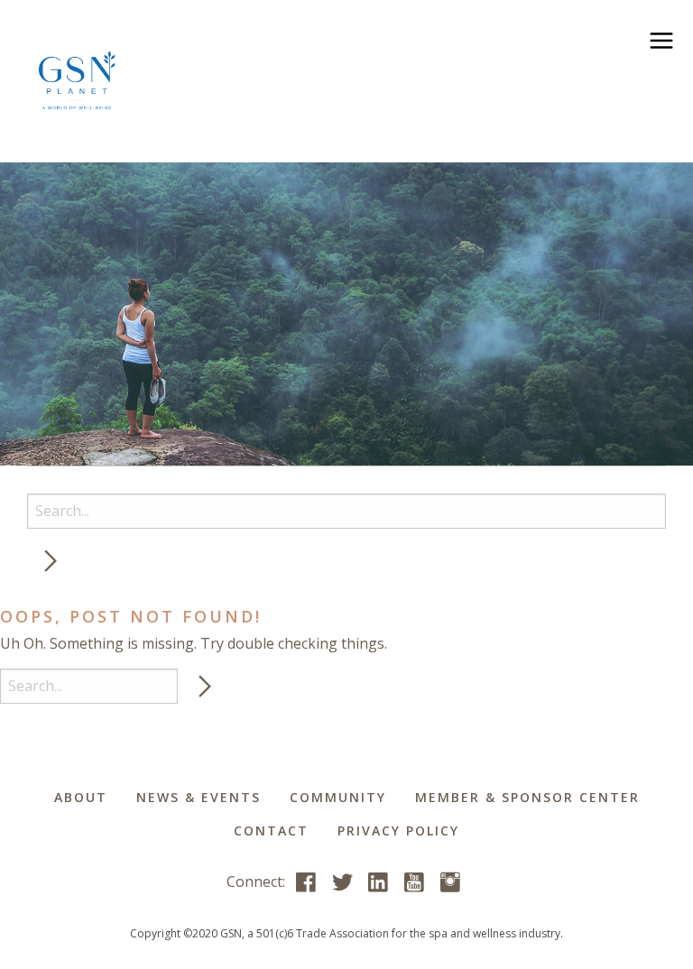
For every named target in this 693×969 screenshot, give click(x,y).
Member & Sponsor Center (527, 797)
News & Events (198, 797)
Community (338, 797)
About (80, 797)
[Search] (49, 561)
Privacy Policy (398, 830)
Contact (271, 830)
